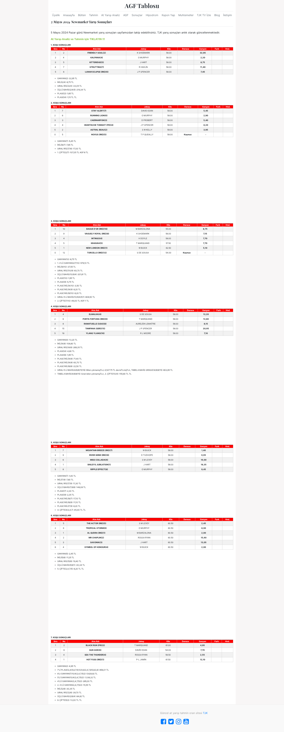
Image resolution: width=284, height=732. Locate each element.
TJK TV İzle (204, 15)
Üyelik (56, 15)
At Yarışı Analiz (110, 15)
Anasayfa (69, 15)
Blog (217, 15)
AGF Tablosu (142, 6)
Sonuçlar (137, 15)
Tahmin (93, 15)
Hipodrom (152, 15)
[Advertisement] (142, 187)
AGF (125, 15)
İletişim (227, 15)
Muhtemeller (186, 15)
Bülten (82, 15)
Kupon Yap (168, 15)
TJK (205, 713)
